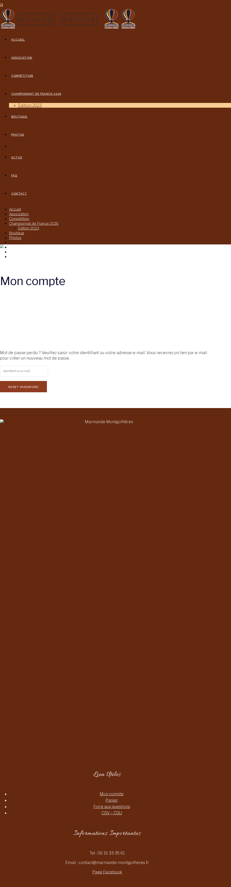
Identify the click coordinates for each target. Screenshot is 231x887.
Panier (112, 800)
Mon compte (112, 794)
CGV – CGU (112, 812)
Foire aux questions (111, 806)
